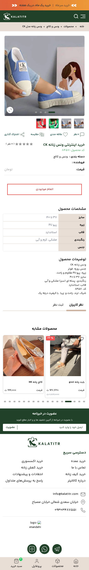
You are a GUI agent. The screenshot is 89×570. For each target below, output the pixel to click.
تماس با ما (78, 467)
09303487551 (65, 510)
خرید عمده (78, 461)
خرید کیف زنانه (75, 474)
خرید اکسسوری (32, 461)
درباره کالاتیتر (76, 480)
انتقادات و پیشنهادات (28, 474)
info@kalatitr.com (65, 494)
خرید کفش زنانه (32, 467)
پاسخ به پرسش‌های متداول (24, 480)
